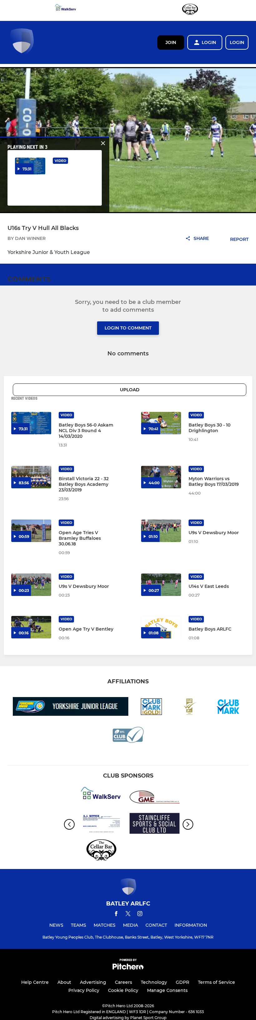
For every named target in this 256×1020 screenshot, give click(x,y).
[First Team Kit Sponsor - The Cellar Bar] (190, 10)
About (64, 982)
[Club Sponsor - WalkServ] (66, 10)
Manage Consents (167, 990)
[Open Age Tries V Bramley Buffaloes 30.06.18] (31, 531)
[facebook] (116, 914)
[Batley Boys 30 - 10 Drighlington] (161, 423)
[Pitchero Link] (128, 968)
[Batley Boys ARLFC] (161, 627)
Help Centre (35, 982)
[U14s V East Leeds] (161, 584)
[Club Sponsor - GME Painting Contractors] (155, 798)
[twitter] (128, 914)
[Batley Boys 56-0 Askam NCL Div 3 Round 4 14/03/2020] (31, 423)
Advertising (93, 982)
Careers (123, 982)
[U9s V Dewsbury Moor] (161, 531)
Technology (154, 982)
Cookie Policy (123, 990)
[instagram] (140, 914)
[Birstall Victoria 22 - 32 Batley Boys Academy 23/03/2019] (31, 477)
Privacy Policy (83, 990)
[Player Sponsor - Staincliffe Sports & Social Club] (155, 824)
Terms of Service (216, 982)
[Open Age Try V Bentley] (31, 627)
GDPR (182, 982)
